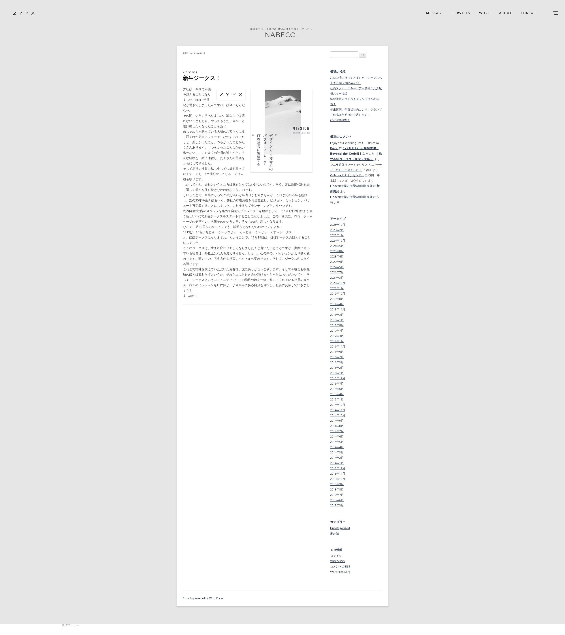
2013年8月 (337, 489)
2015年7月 (337, 383)
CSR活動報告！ (340, 120)
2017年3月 (337, 336)
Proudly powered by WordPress (203, 598)
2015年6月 (337, 389)
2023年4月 (337, 256)
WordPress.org (340, 572)
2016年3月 (337, 362)
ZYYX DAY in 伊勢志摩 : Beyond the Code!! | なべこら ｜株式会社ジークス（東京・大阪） (356, 154)
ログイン (336, 556)
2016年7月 (337, 357)
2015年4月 (337, 394)
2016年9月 (337, 352)
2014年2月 (337, 458)
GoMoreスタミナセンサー (347, 175)
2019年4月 (337, 304)
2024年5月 (337, 246)
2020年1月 (337, 288)
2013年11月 (337, 473)
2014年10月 (337, 415)
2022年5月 (337, 267)
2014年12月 (337, 405)
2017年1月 (337, 341)
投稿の (337, 561)
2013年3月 (337, 505)
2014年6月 (337, 436)
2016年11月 (337, 346)
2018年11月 (337, 309)
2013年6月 (337, 500)
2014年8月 (337, 426)
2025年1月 (337, 235)
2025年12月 (337, 225)
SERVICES (462, 13)
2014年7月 (337, 431)
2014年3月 (337, 452)
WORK (484, 13)
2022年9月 (337, 262)
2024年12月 (337, 240)
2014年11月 (337, 410)
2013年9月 (337, 484)
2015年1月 (337, 399)
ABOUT (505, 13)
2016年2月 (337, 368)
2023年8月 (337, 251)
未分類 (334, 533)
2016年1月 (337, 373)
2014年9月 (337, 421)
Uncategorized (340, 528)
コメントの (340, 566)
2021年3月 (337, 278)
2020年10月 (337, 283)
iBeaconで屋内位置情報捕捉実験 (351, 186)
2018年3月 (337, 315)
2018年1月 (337, 320)
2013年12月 (337, 468)
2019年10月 (337, 293)
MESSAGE (435, 13)
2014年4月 (337, 447)
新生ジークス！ (202, 77)
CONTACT (530, 13)
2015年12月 (337, 378)
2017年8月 (337, 325)
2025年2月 (337, 230)
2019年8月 (337, 299)
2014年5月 (337, 442)
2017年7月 (337, 331)
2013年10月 (337, 479)
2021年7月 (337, 272)
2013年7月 (337, 495)
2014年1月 (337, 463)
